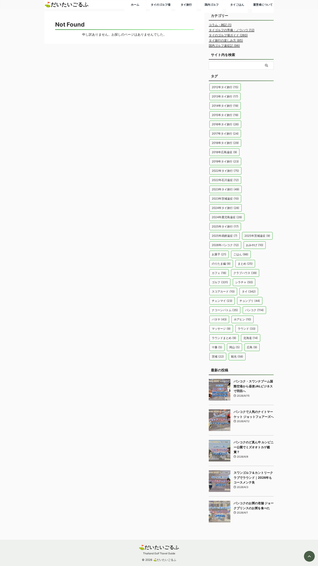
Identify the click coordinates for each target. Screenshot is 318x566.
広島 (252, 347)
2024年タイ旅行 (225, 208)
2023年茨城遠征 (225, 198)
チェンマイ (222, 300)
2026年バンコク (225, 245)
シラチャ (244, 282)
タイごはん (237, 4)
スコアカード (223, 291)
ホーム (135, 4)
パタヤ (219, 319)
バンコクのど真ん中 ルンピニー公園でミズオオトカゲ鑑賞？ (254, 447)
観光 (237, 356)
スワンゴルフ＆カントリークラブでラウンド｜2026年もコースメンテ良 (253, 477)
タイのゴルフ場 (160, 4)
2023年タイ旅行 (225, 189)
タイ (249, 291)
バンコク (254, 310)
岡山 (234, 347)
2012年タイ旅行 (225, 87)
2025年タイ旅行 (225, 226)
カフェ (219, 273)
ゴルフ (220, 282)
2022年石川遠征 (225, 180)
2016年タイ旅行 (225, 124)
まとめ (245, 263)
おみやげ (254, 245)
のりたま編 (221, 263)
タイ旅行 (186, 4)
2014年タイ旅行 (225, 105)
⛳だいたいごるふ (159, 547)
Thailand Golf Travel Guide (159, 553)
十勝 (217, 347)
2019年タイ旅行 (225, 161)
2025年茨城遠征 (257, 235)
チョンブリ (249, 300)
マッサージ (221, 328)
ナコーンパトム (225, 310)
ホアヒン (242, 319)
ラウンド (246, 328)
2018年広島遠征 (224, 152)
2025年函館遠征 (224, 235)
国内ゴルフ (212, 4)
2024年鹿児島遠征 (227, 217)
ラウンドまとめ (224, 338)
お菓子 (219, 254)
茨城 (218, 356)
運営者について (263, 4)
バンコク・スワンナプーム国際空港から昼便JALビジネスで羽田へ (253, 386)
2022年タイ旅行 (225, 170)
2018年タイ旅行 (225, 143)
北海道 (250, 338)
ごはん (240, 254)
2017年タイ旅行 (225, 133)
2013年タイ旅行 (225, 96)
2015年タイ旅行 (225, 115)
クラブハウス (245, 273)
